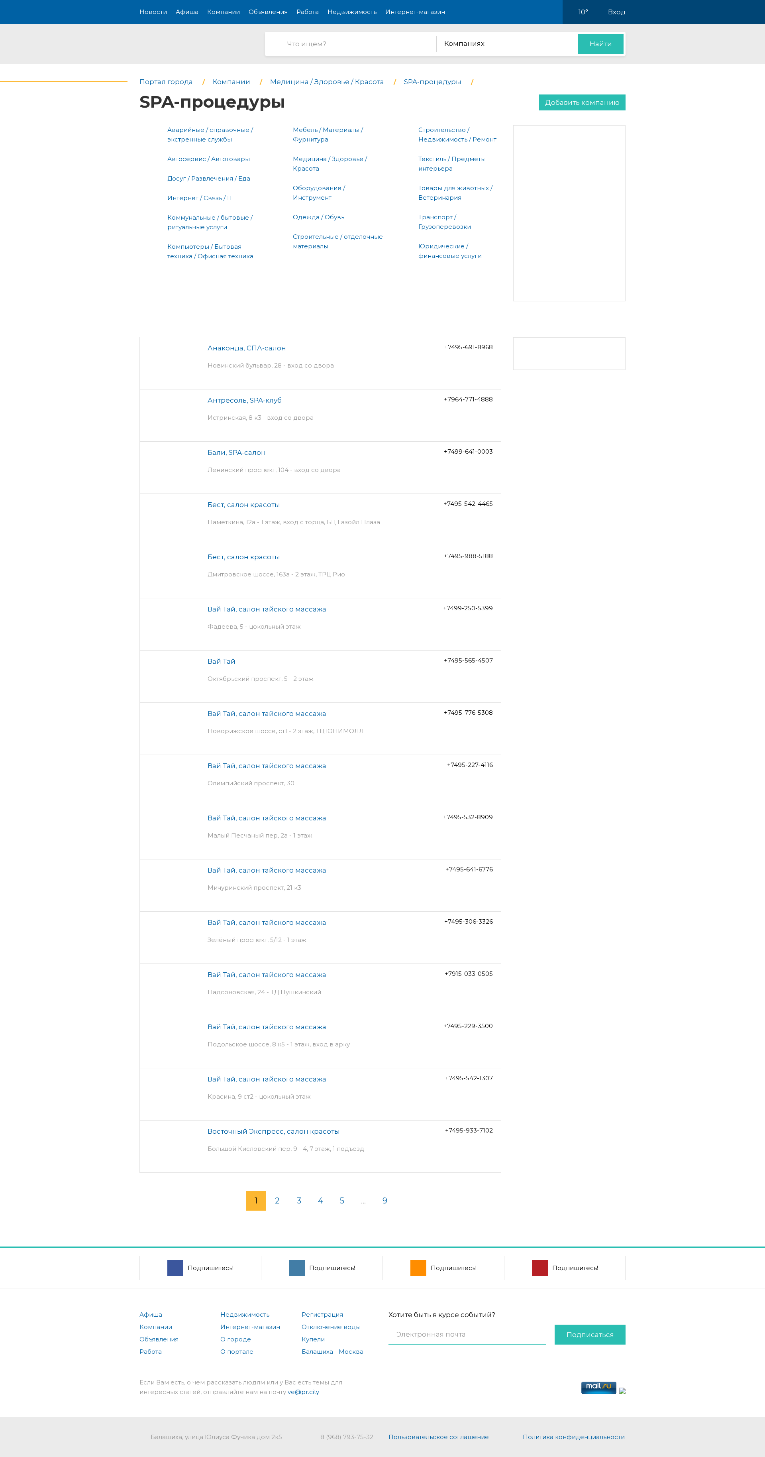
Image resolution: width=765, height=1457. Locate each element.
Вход (617, 12)
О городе (235, 1339)
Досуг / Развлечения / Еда (208, 178)
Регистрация (322, 1314)
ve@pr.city (303, 1392)
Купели (313, 1339)
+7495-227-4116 (470, 765)
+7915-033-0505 (469, 973)
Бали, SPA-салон (237, 452)
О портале (236, 1351)
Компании (223, 12)
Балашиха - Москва (332, 1351)
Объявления (268, 12)
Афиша (187, 12)
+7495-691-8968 (468, 347)
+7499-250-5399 (468, 608)
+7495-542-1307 (469, 1078)
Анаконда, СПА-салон (247, 348)
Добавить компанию (582, 102)
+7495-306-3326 (468, 921)
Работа (307, 12)
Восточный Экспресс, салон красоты (274, 1131)
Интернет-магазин (415, 12)
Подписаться (590, 1335)
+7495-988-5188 (468, 556)
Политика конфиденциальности (574, 1437)
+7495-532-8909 (468, 817)
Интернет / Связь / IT (200, 198)
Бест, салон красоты (244, 505)
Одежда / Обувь (318, 217)
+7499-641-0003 (468, 451)
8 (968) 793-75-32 (346, 1437)
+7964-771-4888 (468, 399)
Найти (601, 44)
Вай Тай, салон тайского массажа (267, 609)
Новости (153, 12)
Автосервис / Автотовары (208, 159)
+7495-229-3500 (468, 1026)
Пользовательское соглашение (438, 1437)
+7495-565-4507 (468, 660)
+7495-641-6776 (469, 869)
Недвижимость (352, 12)
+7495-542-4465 (468, 503)
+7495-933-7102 (469, 1130)
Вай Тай (221, 661)
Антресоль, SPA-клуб (245, 400)
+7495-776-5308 (468, 712)
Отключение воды (331, 1327)
